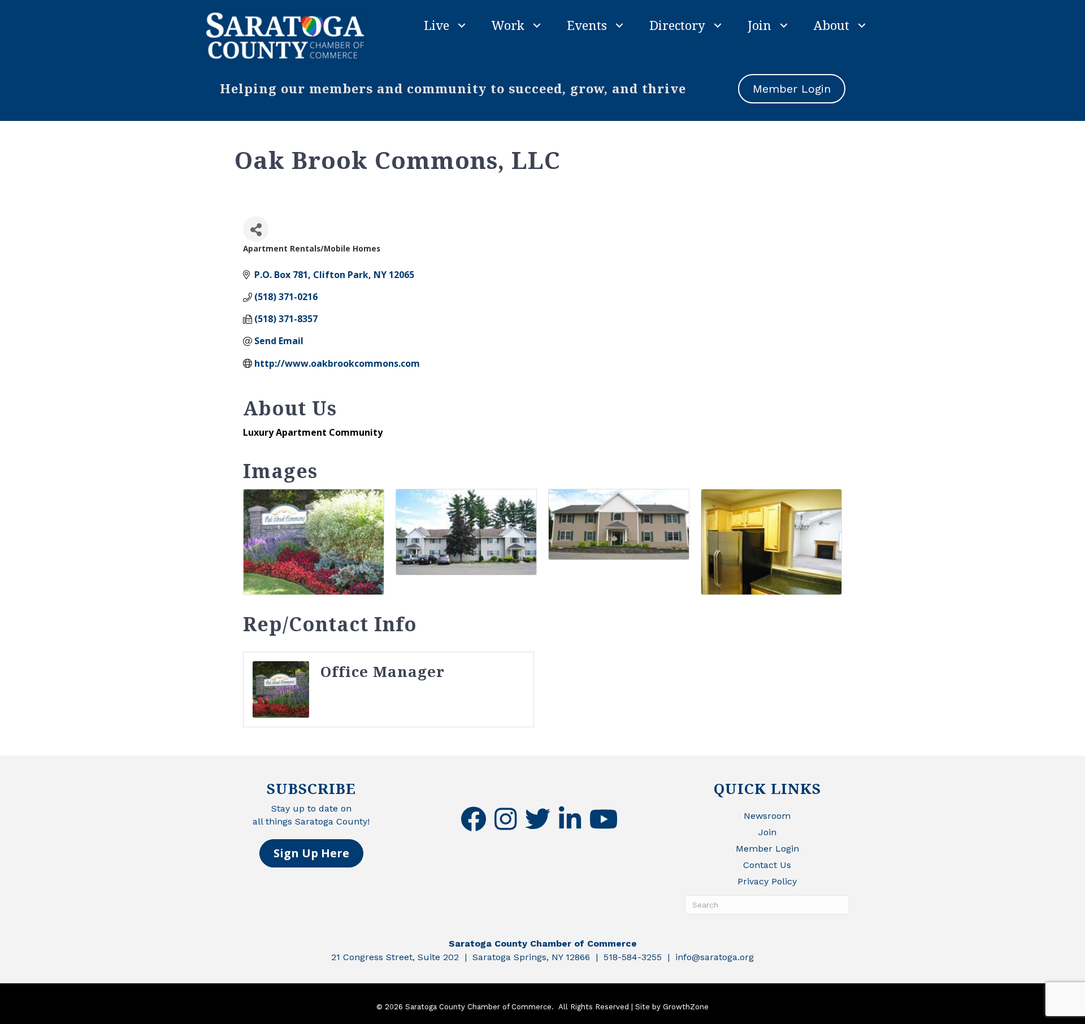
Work (508, 24)
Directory (677, 24)
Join (759, 24)
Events (587, 24)
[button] (311, 853)
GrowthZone (686, 1007)
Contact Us (767, 865)
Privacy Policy (767, 881)
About (831, 24)
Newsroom (767, 815)
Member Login (767, 848)
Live (436, 24)
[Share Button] (255, 229)
